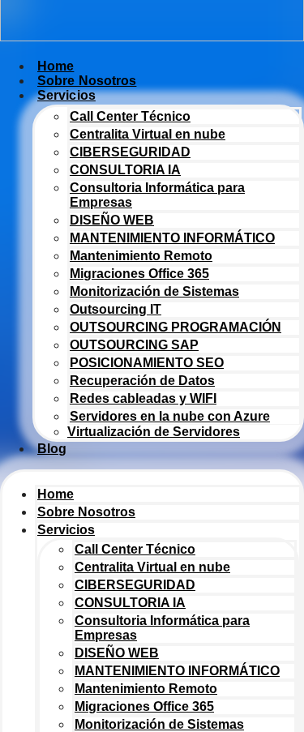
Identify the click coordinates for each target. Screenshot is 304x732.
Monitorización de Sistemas (154, 291)
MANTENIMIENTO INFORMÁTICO (172, 238)
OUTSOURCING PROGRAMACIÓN (175, 327)
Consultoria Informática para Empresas (157, 195)
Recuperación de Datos (142, 380)
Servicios (66, 95)
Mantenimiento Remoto (141, 256)
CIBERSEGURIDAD (130, 152)
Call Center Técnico (130, 116)
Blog (51, 449)
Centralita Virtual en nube (147, 134)
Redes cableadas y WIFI (143, 398)
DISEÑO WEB (112, 220)
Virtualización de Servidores (153, 432)
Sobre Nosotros (86, 512)
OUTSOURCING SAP (134, 345)
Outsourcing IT (115, 309)
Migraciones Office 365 (139, 273)
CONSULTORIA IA (125, 170)
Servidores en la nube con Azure (170, 416)
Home (55, 494)
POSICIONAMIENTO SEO (147, 363)
